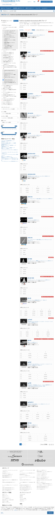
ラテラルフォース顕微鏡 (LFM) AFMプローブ (9, 90)
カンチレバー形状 (4, 116)
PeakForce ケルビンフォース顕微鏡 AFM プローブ (9, 75)
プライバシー (22, 501)
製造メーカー (3, 120)
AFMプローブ (5, 14)
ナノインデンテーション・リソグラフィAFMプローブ (9, 64)
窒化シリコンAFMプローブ (7, 88)
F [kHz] (2, 125)
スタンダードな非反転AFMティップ (7, 140)
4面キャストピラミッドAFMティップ (8, 147)
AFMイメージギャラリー (6, 502)
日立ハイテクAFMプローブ (7, 103)
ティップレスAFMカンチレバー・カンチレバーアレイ (9, 93)
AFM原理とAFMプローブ (18, 8)
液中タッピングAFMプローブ (9, 36)
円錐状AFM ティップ (5, 146)
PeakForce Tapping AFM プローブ (9, 71)
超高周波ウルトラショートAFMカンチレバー (9, 40)
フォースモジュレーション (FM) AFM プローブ (9, 50)
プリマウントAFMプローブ (7, 104)
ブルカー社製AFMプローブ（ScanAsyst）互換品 (8, 46)
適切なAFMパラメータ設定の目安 (7, 499)
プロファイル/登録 (23, 498)
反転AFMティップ (4, 141)
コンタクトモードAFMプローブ (8, 52)
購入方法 (21, 497)
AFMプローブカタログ (6, 8)
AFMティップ (4, 494)
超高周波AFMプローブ (7, 55)
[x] (51, 444)
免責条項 (21, 495)
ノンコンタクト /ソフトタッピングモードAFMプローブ (10, 34)
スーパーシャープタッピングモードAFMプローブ (9, 38)
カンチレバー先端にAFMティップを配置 (8, 143)
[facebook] (49, 444)
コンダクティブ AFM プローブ (8, 56)
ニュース (38, 8)
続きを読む (21, 27)
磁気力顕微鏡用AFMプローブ (8, 57)
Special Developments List (43, 25)
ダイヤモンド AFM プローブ (8, 60)
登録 (34, 1)
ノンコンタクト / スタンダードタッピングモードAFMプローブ (9, 31)
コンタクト (44, 8)
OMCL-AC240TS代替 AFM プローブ (8, 487)
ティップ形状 (3, 111)
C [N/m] (2, 131)
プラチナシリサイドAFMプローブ (8, 98)
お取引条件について (23, 499)
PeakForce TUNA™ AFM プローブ (9, 78)
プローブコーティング (5, 107)
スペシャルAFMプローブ (6, 498)
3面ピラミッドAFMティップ (6, 148)
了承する (50, 512)
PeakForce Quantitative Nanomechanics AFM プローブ (9, 80)
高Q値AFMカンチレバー (8, 47)
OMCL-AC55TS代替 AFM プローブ (42, 487)
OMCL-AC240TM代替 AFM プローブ (8, 489)
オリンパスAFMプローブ (7, 101)
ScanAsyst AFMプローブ (8, 73)
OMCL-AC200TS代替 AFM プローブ (25, 487)
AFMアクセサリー (30, 8)
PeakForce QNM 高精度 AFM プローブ (10, 83)
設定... (2, 512)
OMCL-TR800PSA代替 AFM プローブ (26, 489)
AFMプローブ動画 (5, 501)
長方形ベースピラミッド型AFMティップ (8, 145)
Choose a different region (7, 4)
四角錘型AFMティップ (5, 144)
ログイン (29, 1)
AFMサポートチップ (5, 497)
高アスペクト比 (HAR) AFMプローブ (9, 65)
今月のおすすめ (22, 494)
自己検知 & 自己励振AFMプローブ (9, 94)
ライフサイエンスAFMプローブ (8, 53)
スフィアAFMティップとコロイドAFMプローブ (9, 97)
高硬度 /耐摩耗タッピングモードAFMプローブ (9, 43)
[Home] (10, 1)
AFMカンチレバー (5, 495)
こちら (15, 509)
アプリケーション (6, 25)
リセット (16, 20)
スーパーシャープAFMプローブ (8, 59)
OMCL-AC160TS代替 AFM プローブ (43, 486)
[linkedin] (53, 444)
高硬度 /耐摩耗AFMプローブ (8, 61)
